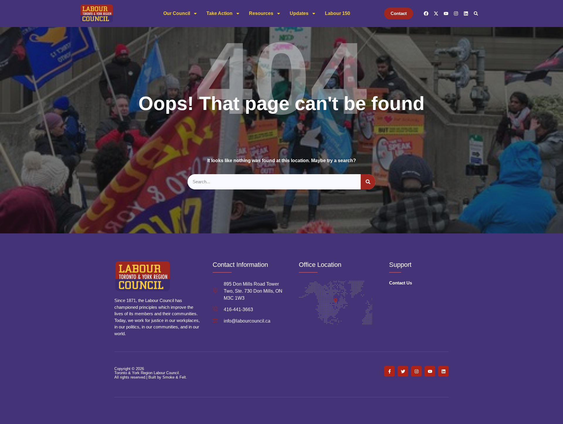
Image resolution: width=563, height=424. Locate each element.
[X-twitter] (436, 13)
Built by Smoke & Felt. (167, 377)
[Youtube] (446, 13)
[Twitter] (403, 371)
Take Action (219, 13)
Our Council (176, 13)
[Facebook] (426, 13)
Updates (299, 13)
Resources (261, 13)
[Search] (368, 182)
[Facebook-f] (389, 371)
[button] (476, 13)
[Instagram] (456, 13)
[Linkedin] (466, 13)
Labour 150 (337, 13)
